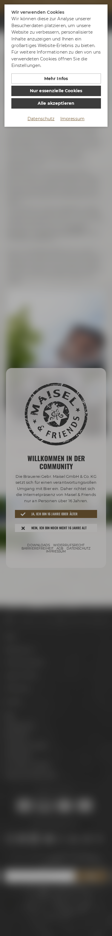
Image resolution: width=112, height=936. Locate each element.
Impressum (72, 118)
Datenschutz (41, 118)
